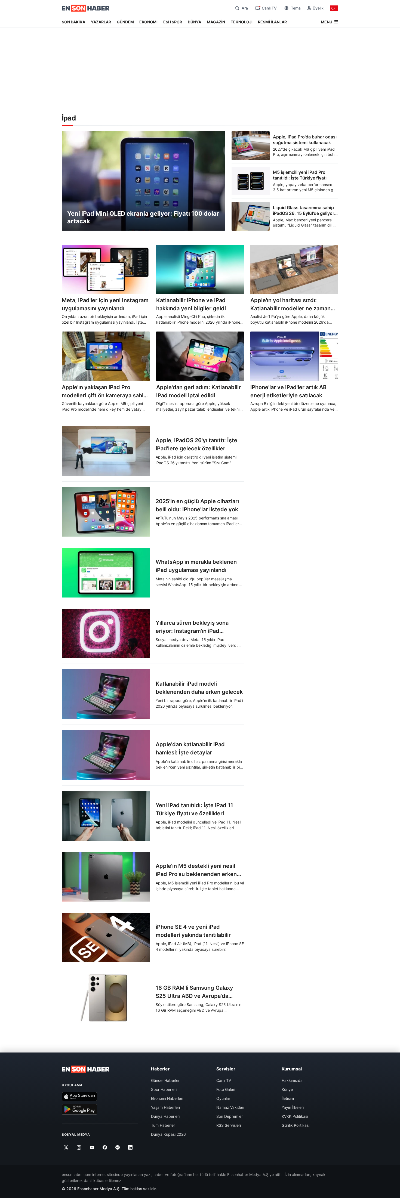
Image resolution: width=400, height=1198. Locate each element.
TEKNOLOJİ (242, 22)
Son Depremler (229, 1116)
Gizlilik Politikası (295, 1125)
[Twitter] (66, 1147)
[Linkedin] (130, 1147)
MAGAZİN (216, 22)
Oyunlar (223, 1098)
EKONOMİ (148, 22)
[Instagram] (79, 1147)
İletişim (288, 1098)
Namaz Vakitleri (230, 1107)
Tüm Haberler (163, 1125)
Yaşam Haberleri (165, 1107)
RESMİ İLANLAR (272, 22)
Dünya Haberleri (165, 1116)
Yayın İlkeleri (293, 1107)
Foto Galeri (225, 1089)
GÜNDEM (125, 22)
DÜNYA (194, 22)
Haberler (160, 1069)
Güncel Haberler (165, 1080)
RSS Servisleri (228, 1125)
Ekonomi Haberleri (167, 1098)
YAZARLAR (101, 22)
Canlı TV (223, 1080)
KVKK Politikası (295, 1116)
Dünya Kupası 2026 (168, 1134)
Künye (287, 1089)
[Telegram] (117, 1147)
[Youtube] (91, 1147)
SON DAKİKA (73, 22)
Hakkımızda (292, 1080)
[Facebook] (104, 1147)
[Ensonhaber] (85, 8)
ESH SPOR (172, 22)
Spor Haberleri (164, 1089)
